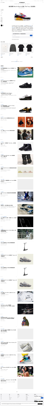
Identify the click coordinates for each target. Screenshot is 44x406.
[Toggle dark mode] (43, 2)
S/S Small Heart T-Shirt (27, 54)
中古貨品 (10, 398)
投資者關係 (27, 397)
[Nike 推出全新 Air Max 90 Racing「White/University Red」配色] (25, 97)
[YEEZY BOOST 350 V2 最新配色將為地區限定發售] (25, 172)
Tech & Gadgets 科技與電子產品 (3, 216)
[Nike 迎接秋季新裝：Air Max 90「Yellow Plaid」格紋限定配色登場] (25, 109)
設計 (1, 397)
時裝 (1, 395)
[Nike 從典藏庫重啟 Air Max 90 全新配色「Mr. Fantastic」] (25, 72)
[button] (1, 13)
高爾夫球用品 (10, 397)
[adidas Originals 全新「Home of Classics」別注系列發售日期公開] (25, 346)
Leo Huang (3, 146)
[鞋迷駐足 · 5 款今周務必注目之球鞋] (25, 209)
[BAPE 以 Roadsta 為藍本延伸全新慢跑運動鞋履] (25, 197)
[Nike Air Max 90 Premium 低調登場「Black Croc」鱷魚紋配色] (25, 84)
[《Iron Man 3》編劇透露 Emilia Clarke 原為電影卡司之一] (25, 184)
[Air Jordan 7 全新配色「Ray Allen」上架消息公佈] (25, 147)
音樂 (1, 398)
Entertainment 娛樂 (2, 179)
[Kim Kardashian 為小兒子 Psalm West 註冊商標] (25, 371)
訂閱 (31, 35)
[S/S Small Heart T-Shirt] (29, 48)
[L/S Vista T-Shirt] (13, 48)
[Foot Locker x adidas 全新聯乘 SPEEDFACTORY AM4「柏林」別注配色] (25, 309)
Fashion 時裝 (2, 291)
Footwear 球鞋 (2, 9)
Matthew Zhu (3, 120)
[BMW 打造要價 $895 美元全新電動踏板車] (25, 246)
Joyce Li (2, 84)
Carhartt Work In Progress (3, 53)
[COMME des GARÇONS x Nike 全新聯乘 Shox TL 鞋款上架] (25, 159)
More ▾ (17, 391)
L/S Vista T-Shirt (10, 54)
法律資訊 (27, 399)
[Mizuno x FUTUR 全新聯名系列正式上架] (25, 122)
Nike (24, 25)
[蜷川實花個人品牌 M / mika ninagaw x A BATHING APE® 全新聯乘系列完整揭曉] (25, 321)
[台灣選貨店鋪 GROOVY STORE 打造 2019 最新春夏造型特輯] (25, 234)
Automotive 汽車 (2, 241)
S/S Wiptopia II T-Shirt (2, 54)
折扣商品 (10, 399)
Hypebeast (18, 395)
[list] (22, 16)
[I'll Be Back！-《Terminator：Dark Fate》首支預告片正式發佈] (25, 384)
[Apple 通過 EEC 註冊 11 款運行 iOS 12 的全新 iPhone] (25, 221)
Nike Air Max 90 (15, 39)
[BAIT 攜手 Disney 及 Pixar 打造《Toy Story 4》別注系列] (25, 296)
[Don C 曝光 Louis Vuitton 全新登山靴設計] (25, 134)
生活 (1, 399)
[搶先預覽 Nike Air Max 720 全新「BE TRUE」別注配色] (25, 359)
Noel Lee (2, 233)
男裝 (9, 395)
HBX (17, 397)
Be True (30, 25)
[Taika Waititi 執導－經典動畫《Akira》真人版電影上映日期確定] (25, 334)
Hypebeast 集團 (27, 395)
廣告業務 (27, 398)
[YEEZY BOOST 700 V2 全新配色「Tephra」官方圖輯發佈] (25, 259)
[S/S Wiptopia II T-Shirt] (5, 48)
